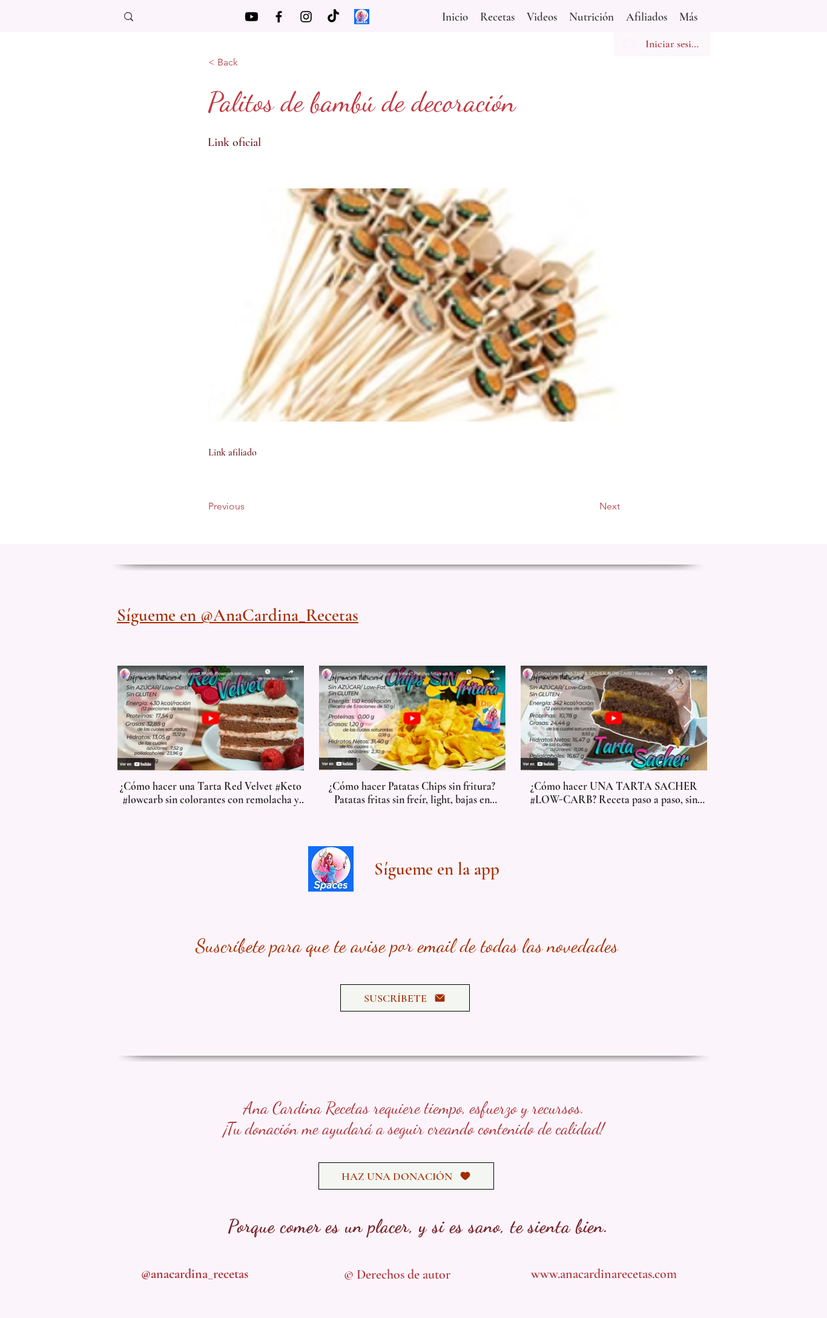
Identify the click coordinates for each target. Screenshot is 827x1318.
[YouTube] (251, 16)
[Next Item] (689, 717)
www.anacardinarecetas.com (604, 1274)
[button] (542, 14)
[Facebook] (278, 16)
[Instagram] (306, 16)
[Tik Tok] (333, 16)
